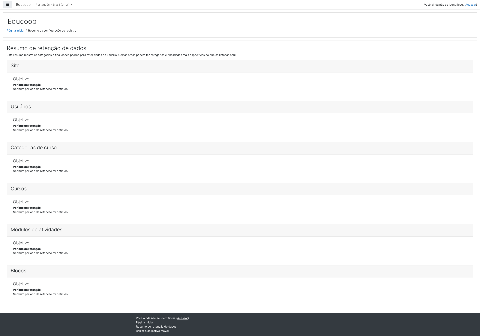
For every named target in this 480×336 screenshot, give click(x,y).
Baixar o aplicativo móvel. (153, 331)
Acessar (470, 4)
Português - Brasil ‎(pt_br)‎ (53, 4)
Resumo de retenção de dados (156, 326)
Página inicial (15, 30)
